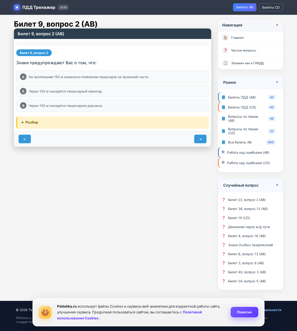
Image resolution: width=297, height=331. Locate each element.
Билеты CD (271, 7)
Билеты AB (244, 7)
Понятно (244, 312)
